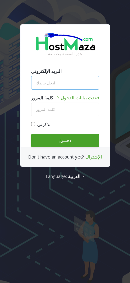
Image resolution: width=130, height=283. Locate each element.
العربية (75, 176)
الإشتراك (93, 157)
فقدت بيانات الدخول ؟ (78, 97)
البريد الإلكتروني (46, 71)
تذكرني (43, 124)
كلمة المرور (42, 97)
